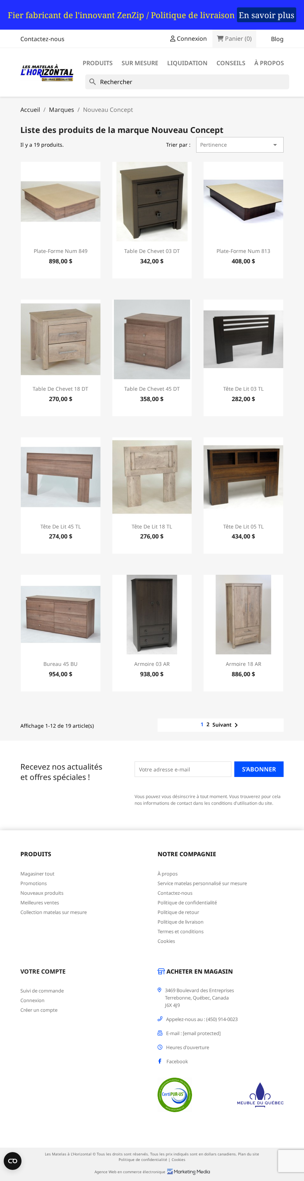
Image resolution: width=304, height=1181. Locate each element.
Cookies (166, 941)
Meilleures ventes (39, 902)
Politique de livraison (181, 921)
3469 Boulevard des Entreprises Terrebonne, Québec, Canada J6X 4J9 (199, 997)
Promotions (33, 883)
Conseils (231, 63)
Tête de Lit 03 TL (243, 388)
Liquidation (187, 63)
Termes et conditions (181, 931)
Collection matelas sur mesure (53, 912)
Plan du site (248, 1154)
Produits (98, 63)
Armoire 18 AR (243, 663)
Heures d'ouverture (187, 1047)
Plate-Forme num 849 (60, 250)
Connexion (32, 1000)
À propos (269, 63)
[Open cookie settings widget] (13, 1161)
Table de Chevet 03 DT (152, 250)
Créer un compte (38, 1010)
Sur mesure (140, 63)
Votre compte (43, 971)
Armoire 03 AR (152, 663)
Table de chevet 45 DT (152, 388)
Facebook (177, 1061)
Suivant (226, 725)
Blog (277, 39)
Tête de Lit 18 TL (152, 526)
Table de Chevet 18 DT (60, 388)
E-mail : (193, 1033)
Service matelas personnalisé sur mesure (202, 883)
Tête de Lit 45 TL (60, 526)
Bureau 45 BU (60, 663)
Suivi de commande (42, 990)
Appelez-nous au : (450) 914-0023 (202, 1019)
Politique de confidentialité (187, 902)
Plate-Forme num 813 (243, 250)
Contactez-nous (42, 39)
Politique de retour (178, 912)
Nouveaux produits (41, 893)
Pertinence (240, 144)
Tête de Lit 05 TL (243, 526)
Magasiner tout (37, 873)
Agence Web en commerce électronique (130, 1171)
